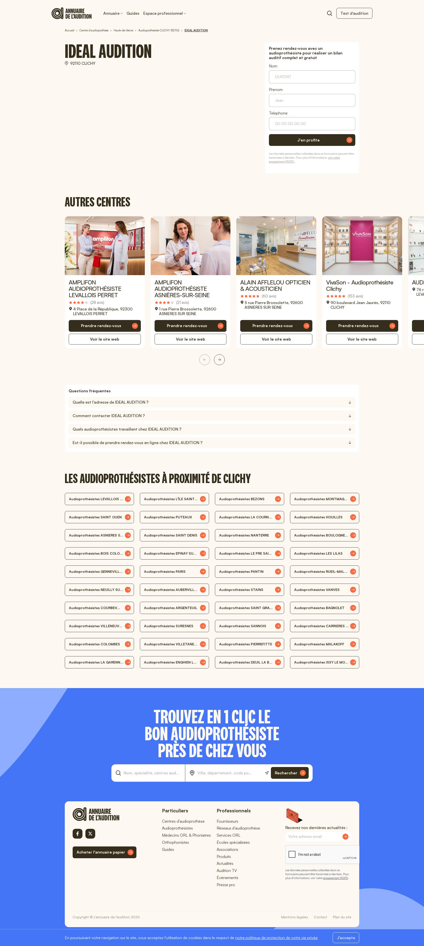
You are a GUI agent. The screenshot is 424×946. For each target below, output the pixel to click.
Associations (227, 849)
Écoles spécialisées (233, 842)
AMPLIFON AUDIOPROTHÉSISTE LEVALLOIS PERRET (95, 289)
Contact (320, 917)
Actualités (225, 863)
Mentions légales (294, 917)
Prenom (276, 89)
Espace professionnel (163, 13)
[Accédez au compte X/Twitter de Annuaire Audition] (90, 834)
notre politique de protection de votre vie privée (276, 937)
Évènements (227, 877)
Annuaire (111, 13)
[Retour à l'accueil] (104, 814)
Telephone (278, 113)
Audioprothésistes (177, 828)
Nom (273, 66)
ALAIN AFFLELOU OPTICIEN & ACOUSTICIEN (275, 285)
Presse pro (226, 884)
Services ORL (228, 835)
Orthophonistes (175, 842)
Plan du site (342, 917)
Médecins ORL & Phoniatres (186, 835)
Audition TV (227, 870)
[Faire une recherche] (329, 13)
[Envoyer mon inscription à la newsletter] (345, 837)
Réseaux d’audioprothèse (238, 828)
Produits (224, 856)
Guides (133, 13)
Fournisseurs (227, 821)
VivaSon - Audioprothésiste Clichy (359, 285)
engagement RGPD (335, 878)
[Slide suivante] (219, 359)
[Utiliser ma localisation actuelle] (267, 773)
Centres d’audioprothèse (183, 821)
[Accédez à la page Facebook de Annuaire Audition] (77, 834)
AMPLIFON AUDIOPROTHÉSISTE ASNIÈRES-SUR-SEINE (182, 289)
